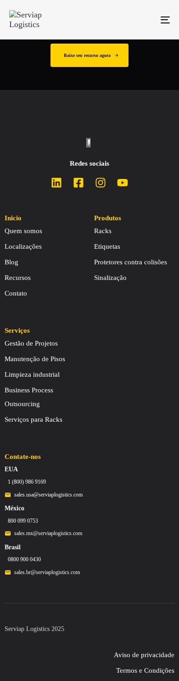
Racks (103, 230)
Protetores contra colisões (130, 262)
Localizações (23, 246)
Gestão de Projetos (31, 343)
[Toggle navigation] (143, 19)
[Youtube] (122, 182)
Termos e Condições (145, 670)
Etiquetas (107, 246)
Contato (16, 293)
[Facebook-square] (78, 182)
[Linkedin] (56, 182)
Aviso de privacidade (144, 655)
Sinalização (110, 277)
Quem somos (23, 230)
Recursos (18, 277)
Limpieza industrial (32, 374)
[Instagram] (100, 182)
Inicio (13, 218)
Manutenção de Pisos (35, 359)
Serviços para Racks (33, 419)
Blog (11, 262)
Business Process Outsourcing (29, 396)
